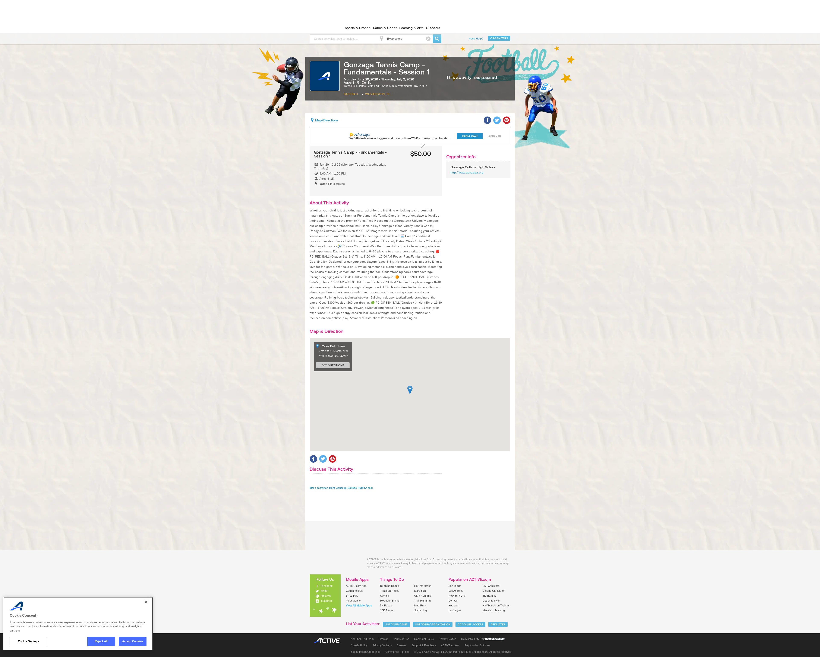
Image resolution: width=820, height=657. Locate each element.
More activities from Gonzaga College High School (341, 488)
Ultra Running (422, 595)
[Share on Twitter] (497, 120)
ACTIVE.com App (356, 585)
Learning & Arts (411, 28)
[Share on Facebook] (487, 120)
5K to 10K (352, 595)
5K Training (490, 595)
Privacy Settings (382, 645)
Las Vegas (454, 610)
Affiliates (498, 624)
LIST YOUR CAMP (396, 624)
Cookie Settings (28, 641)
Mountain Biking (390, 600)
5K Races (386, 605)
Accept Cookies (132, 641)
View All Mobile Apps (359, 605)
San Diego (454, 585)
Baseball (351, 94)
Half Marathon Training (496, 605)
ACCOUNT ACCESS (470, 624)
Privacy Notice (447, 639)
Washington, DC (377, 94)
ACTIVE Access (450, 645)
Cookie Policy (359, 645)
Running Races (389, 585)
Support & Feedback (423, 645)
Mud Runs (420, 605)
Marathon (420, 590)
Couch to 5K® (354, 590)
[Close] (146, 601)
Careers (402, 645)
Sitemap (384, 639)
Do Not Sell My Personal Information (483, 639)
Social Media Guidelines (366, 651)
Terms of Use (401, 639)
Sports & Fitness (357, 28)
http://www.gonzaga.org (467, 172)
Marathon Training (494, 610)
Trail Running (422, 600)
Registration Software (477, 645)
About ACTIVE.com (362, 639)
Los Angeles (455, 590)
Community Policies (397, 651)
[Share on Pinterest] (506, 120)
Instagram (326, 600)
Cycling (384, 595)
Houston (453, 605)
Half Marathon (422, 585)
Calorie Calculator (494, 590)
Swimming (420, 610)
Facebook (326, 585)
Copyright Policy (424, 639)
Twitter (324, 590)
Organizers (499, 38)
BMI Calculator (491, 585)
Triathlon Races (389, 590)
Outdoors (433, 28)
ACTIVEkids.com (321, 28)
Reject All (101, 641)
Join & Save (470, 136)
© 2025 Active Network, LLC (431, 651)
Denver (452, 600)
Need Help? (476, 38)
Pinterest (326, 595)
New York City (456, 595)
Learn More (495, 135)
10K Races (386, 610)
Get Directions (333, 365)
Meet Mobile (353, 600)
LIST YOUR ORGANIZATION (433, 624)
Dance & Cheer (385, 28)
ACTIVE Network (329, 640)
